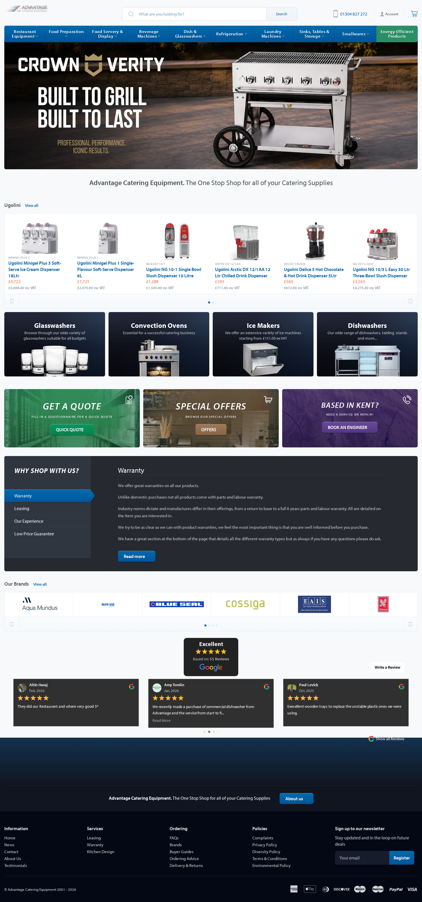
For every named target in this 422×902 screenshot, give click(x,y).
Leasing (21, 508)
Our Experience (28, 521)
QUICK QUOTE (70, 429)
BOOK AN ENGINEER (347, 427)
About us (294, 798)
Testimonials (15, 865)
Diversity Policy (266, 851)
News (9, 844)
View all (31, 205)
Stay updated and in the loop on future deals (372, 841)
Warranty (23, 496)
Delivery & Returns (186, 865)
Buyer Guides (181, 851)
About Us (12, 858)
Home (10, 838)
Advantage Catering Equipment (32, 889)
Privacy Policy (264, 844)
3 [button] (213, 625)
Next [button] (410, 301)
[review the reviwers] (131, 688)
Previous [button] (12, 301)
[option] (211, 102)
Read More (161, 720)
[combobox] (209, 14)
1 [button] (209, 302)
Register (404, 858)
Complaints (262, 838)
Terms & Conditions (269, 858)
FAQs (174, 838)
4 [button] (217, 625)
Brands (176, 844)
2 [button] (213, 302)
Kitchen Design (100, 851)
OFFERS (208, 429)
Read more (134, 556)
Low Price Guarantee (34, 533)
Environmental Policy (271, 865)
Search (281, 13)
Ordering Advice (184, 858)
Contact (11, 851)
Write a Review (387, 667)
